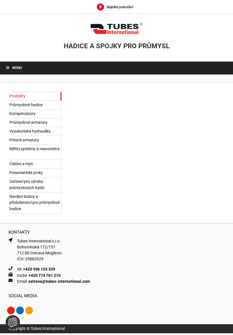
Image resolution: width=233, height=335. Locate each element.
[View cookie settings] (13, 322)
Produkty (17, 96)
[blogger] (29, 310)
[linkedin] (20, 310)
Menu (17, 68)
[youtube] (11, 310)
